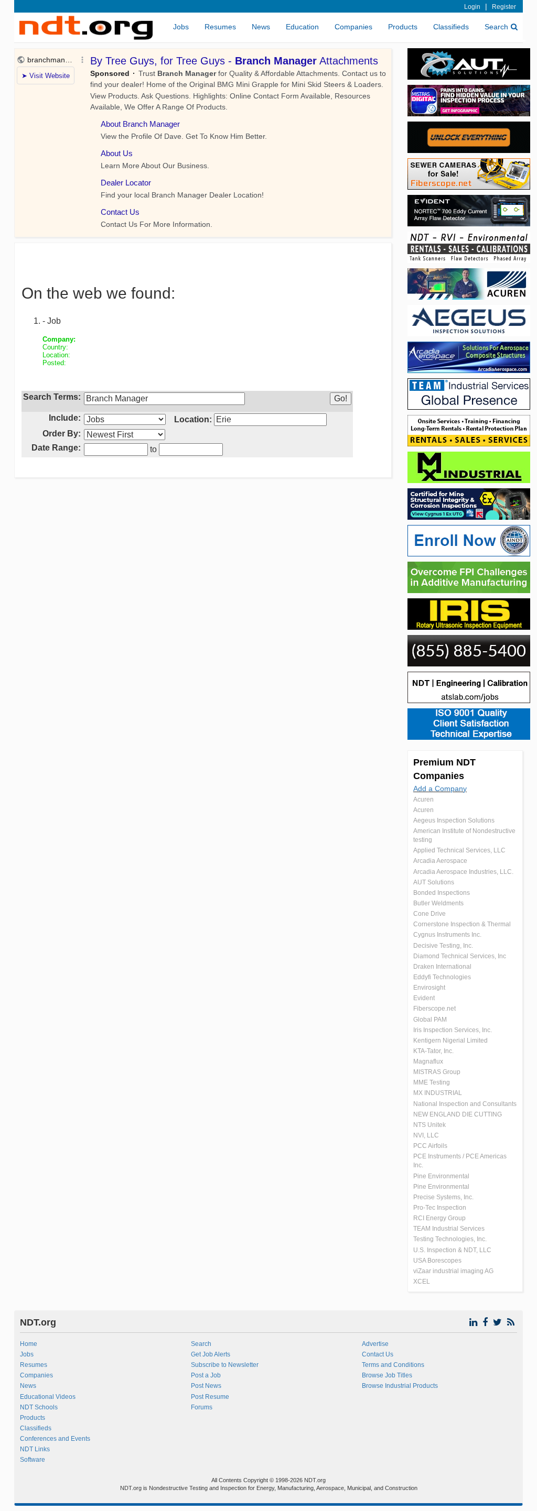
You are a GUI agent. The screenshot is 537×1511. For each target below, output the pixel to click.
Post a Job (206, 1375)
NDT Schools (39, 1407)
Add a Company (440, 788)
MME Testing (431, 1082)
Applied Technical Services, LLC (459, 850)
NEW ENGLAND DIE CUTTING (457, 1114)
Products (402, 27)
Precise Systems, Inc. (443, 1197)
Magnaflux (428, 1061)
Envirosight (429, 987)
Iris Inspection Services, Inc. (452, 1030)
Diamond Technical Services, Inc (459, 956)
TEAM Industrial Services (449, 1228)
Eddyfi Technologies (442, 977)
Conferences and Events (55, 1438)
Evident (424, 998)
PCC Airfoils (430, 1145)
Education (302, 27)
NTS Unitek (429, 1125)
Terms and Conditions (393, 1364)
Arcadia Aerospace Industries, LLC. (463, 871)
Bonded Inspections (441, 892)
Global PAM (430, 1019)
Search (496, 27)
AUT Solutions (433, 882)
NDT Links (35, 1449)
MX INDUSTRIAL (437, 1093)
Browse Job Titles (387, 1375)
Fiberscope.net (434, 1008)
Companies (353, 27)
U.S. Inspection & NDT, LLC (452, 1250)
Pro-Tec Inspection (439, 1207)
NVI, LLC (426, 1135)
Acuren (423, 799)
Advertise (375, 1344)
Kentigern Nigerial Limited (450, 1040)
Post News (206, 1385)
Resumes (220, 27)
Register (504, 6)
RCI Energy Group (439, 1218)
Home (28, 1344)
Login (472, 6)
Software (32, 1459)
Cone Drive (429, 913)
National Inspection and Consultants (465, 1104)
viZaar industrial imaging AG (453, 1271)
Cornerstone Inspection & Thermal (462, 924)
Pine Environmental (441, 1176)
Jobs (181, 27)
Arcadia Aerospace (440, 860)
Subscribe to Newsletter (225, 1364)
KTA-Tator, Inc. (433, 1051)
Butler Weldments (438, 903)
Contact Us (377, 1354)
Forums (201, 1407)
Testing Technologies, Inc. (450, 1239)
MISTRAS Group (436, 1072)
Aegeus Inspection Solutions (454, 820)
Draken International (442, 966)
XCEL (421, 1281)
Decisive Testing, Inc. (443, 945)
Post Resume (210, 1396)
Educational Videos (48, 1396)
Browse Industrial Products (400, 1385)
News (261, 27)
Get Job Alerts (210, 1354)
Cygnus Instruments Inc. (447, 934)
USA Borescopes (437, 1260)
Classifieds (451, 27)
